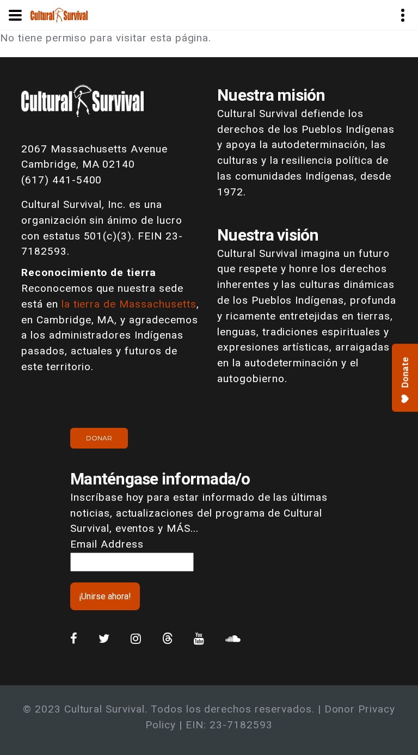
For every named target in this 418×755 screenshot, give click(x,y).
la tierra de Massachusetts (129, 304)
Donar (99, 438)
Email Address (106, 544)
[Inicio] (59, 14)
